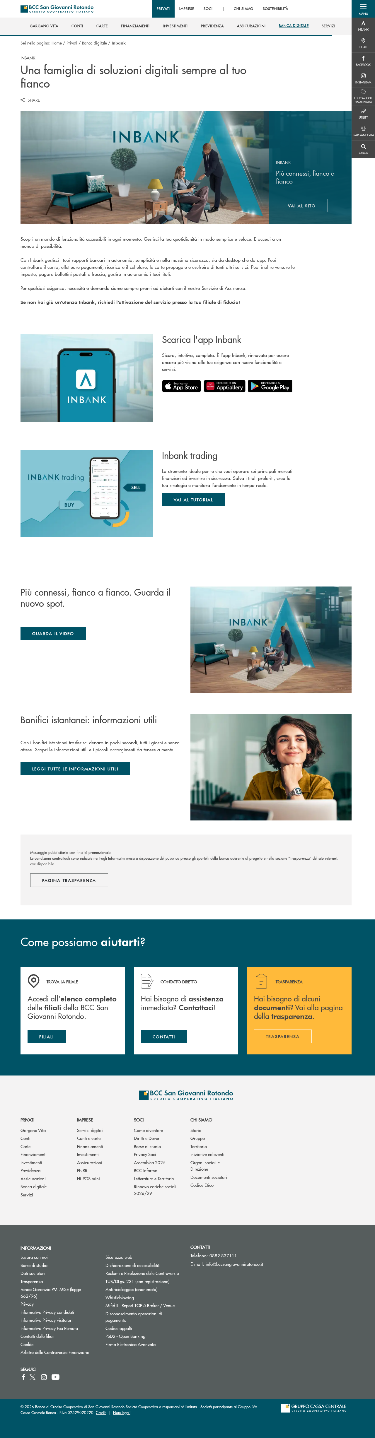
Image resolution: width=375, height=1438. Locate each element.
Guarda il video (53, 633)
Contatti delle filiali (37, 1336)
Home (57, 43)
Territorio (198, 1146)
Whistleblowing (119, 1297)
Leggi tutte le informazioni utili (75, 769)
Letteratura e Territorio (154, 1178)
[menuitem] (44, 26)
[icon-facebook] (23, 1377)
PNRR (82, 1170)
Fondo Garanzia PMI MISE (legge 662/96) (51, 1292)
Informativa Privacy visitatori (47, 1320)
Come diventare (148, 1130)
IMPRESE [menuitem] (186, 9)
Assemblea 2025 (150, 1162)
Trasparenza (32, 1281)
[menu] (222, 9)
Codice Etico (202, 1185)
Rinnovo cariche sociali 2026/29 (155, 1189)
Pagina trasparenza (69, 880)
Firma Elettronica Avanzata (130, 1344)
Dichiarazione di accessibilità (132, 1265)
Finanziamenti (34, 1154)
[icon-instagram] (44, 1377)
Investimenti (31, 1162)
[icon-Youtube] (55, 1377)
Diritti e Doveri (147, 1138)
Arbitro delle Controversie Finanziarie (59, 1352)
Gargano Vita (33, 1130)
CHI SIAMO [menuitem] (244, 9)
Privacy (27, 1304)
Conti (25, 1138)
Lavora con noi (34, 1257)
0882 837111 (223, 1255)
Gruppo (197, 1138)
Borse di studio (147, 1146)
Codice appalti (118, 1328)
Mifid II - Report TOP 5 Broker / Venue (140, 1305)
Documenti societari (208, 1177)
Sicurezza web (118, 1257)
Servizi (27, 1194)
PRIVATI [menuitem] (163, 9)
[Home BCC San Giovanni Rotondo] (57, 9)
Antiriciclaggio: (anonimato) (131, 1289)
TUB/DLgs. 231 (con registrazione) (137, 1281)
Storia (195, 1130)
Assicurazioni (33, 1178)
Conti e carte (88, 1138)
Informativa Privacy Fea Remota (49, 1328)
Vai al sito (308, 207)
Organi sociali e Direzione (205, 1165)
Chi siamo (201, 1119)
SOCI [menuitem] (208, 9)
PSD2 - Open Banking (143, 1336)
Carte (25, 1146)
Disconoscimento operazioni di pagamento (133, 1316)
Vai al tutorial (193, 499)
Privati (72, 43)
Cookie (27, 1344)
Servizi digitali (90, 1130)
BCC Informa (145, 1170)
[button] (363, 9)
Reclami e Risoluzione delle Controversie (142, 1273)
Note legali (121, 1412)
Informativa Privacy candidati (47, 1312)
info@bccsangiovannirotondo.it (234, 1264)
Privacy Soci (145, 1154)
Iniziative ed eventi (207, 1154)
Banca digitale (94, 43)
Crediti (101, 1412)
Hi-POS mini (88, 1178)
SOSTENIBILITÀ (275, 9)
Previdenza (30, 1170)
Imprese (85, 1119)
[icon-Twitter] (33, 1377)
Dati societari (33, 1273)
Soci (139, 1119)
